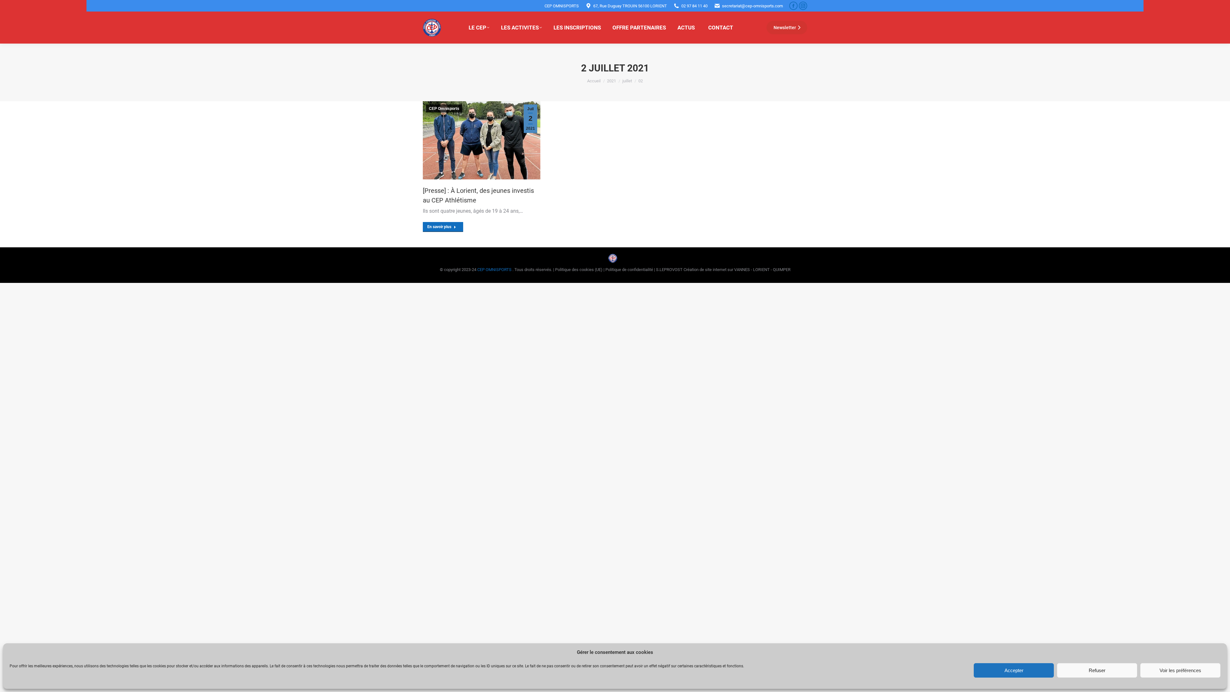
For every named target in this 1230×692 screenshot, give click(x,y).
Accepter (1013, 670)
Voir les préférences (1180, 670)
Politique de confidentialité (629, 269)
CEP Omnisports (444, 108)
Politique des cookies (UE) (579, 269)
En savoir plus (439, 227)
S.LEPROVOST (669, 269)
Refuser (1097, 670)
